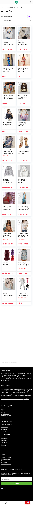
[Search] (30, 2)
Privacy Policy (4, 462)
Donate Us (4, 442)
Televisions (4, 412)
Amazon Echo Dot (6, 415)
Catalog (3, 431)
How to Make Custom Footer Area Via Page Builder (15, 399)
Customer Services (6, 461)
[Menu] (2, 2)
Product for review (6, 425)
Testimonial (4, 438)
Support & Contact (6, 457)
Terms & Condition (6, 464)
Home (3, 7)
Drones (3, 409)
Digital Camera (5, 414)
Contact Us (4, 427)
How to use (4, 440)
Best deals (4, 429)
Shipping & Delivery (6, 459)
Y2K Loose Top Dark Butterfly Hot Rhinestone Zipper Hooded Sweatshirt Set (23, 295)
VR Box (3, 411)
